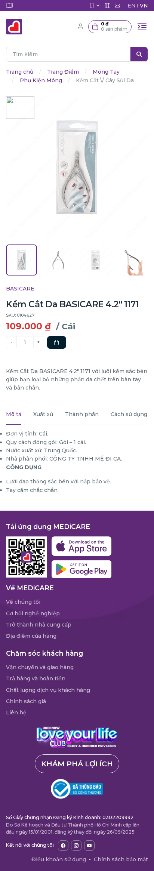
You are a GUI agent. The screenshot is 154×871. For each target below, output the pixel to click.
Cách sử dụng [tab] (129, 414)
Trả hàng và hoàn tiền (35, 678)
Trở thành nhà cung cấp (38, 624)
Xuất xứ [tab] (43, 414)
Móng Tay (106, 71)
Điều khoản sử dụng (58, 859)
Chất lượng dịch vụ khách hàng (48, 690)
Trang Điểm (63, 71)
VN (144, 5)
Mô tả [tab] (13, 414)
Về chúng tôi (23, 601)
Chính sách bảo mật (121, 859)
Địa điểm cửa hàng (31, 636)
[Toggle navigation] (142, 27)
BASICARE (20, 288)
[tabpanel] (77, 462)
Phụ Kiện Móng (41, 80)
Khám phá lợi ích (77, 763)
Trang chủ (19, 71)
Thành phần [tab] (82, 414)
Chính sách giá (26, 701)
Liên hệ (16, 712)
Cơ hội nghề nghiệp (33, 613)
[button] (110, 26)
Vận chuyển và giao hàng (40, 667)
